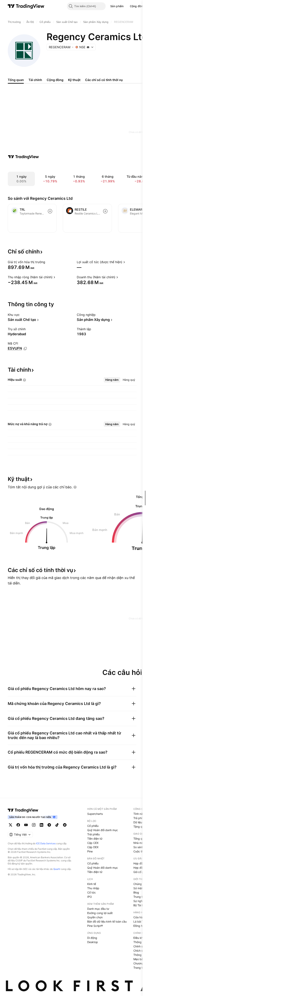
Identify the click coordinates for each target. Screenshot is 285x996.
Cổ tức (91, 892)
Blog (136, 892)
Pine (90, 851)
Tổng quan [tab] (16, 80)
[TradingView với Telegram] (49, 825)
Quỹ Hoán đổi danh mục (102, 830)
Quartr (56, 869)
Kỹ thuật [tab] (74, 80)
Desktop (92, 942)
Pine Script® (95, 925)
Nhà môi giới (141, 842)
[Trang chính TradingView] (26, 6)
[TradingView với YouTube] (26, 825)
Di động (92, 937)
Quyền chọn (95, 917)
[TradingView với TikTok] (57, 825)
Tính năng (139, 813)
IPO (89, 896)
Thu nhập (93, 888)
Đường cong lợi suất (100, 913)
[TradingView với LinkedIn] (41, 825)
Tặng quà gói (141, 826)
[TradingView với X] (10, 825)
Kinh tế (91, 884)
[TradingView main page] (23, 810)
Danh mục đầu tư (98, 908)
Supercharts (95, 813)
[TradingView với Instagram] (33, 825)
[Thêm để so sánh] (50, 211)
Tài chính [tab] (35, 80)
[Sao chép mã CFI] (25, 348)
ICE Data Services (46, 843)
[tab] (112, 380)
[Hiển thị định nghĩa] (47, 262)
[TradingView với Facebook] (18, 825)
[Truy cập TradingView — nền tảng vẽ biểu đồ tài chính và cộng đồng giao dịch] (23, 156)
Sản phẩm (117, 6)
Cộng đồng (137, 6)
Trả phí (137, 818)
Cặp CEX (92, 842)
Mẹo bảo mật (141, 959)
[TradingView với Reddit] (64, 825)
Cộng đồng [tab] (55, 80)
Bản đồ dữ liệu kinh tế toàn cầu (107, 921)
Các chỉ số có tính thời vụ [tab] (104, 80)
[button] (126, 6)
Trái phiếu (93, 834)
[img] (88, 47)
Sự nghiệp (139, 901)
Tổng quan (140, 838)
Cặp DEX (92, 847)
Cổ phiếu (92, 825)
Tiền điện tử (94, 838)
